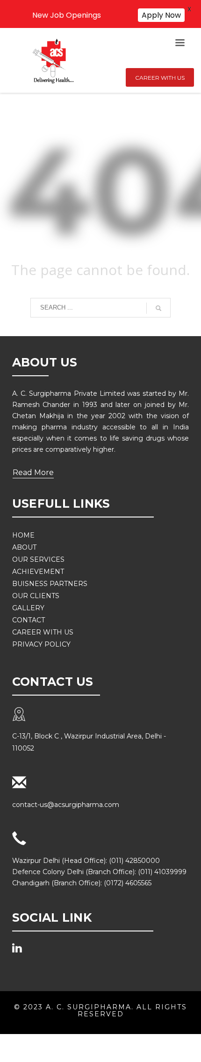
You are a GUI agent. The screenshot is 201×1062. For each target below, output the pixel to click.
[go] (158, 308)
